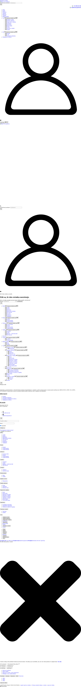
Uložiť (17, 676)
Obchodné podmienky (11, 35)
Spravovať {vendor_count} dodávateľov (11, 672)
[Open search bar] (0, 206)
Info (3, 32)
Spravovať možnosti (7, 670)
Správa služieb (5, 671)
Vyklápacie (9, 316)
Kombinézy (9, 23)
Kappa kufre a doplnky (11, 22)
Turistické (9, 331)
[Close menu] (1, 303)
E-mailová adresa (3, 421)
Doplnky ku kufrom (13, 361)
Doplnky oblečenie (10, 20)
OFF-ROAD (9, 312)
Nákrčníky (11, 352)
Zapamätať (3, 425)
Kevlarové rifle (10, 324)
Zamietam (7, 676)
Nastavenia (13, 676)
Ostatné (8, 29)
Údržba (8, 27)
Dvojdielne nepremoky (13, 369)
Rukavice (4, 14)
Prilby (4, 9)
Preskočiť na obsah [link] (4, 0)
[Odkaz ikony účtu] (40, 119)
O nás (8, 34)
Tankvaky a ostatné (10, 28)
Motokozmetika (6, 16)
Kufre (10, 356)
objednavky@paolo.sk (76, 7)
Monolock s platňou (13, 360)
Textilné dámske (10, 321)
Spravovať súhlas (4, 682)
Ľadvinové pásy (10, 340)
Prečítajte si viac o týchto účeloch (9, 673)
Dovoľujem (2, 676)
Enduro (8, 308)
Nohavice (4, 12)
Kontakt (8, 33)
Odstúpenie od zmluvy (7, 37)
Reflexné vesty (12, 354)
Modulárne (9, 309)
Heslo (1, 423)
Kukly (10, 351)
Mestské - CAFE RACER (8, 464)
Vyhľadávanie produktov (5, 2)
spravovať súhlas (51, 685)
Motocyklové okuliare (11, 311)
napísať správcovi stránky (26, 685)
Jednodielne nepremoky (14, 371)
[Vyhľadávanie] (1, 4)
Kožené (8, 319)
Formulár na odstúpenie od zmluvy (9, 398)
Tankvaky (11, 377)
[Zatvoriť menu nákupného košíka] (1, 383)
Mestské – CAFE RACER (12, 333)
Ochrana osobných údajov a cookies (39, 685)
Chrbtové (8, 338)
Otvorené (8, 313)
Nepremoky (9, 24)
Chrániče (4, 15)
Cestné (8, 307)
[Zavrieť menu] (0, 431)
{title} (4, 678)
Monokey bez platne (13, 359)
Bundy (4, 10)
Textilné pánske (10, 320)
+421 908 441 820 (77, 6)
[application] (5, 18)
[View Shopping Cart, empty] (40, 120)
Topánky (4, 13)
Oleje (8, 343)
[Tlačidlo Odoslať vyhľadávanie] (16, 301)
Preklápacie (9, 315)
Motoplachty (11, 348)
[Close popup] (1, 418)
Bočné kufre (11, 358)
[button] (40, 601)
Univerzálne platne (13, 365)
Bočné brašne (9, 25)
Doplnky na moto (10, 19)
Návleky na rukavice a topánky (15, 372)
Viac (3, 18)
